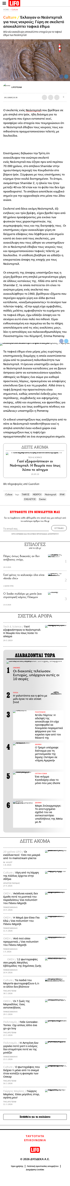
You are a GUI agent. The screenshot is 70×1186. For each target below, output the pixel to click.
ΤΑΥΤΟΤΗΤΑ (35, 1136)
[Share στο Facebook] (61, 341)
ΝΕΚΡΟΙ (37, 494)
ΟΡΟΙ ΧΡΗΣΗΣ (17, 534)
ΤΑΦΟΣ (25, 494)
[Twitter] (66, 76)
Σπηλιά (42, 499)
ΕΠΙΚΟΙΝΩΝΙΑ (35, 1140)
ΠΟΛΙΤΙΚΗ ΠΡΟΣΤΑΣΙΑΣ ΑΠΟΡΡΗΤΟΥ (43, 534)
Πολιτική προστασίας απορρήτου (43, 1166)
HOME (6, 10)
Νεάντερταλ (34, 110)
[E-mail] (56, 97)
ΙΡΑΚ (62, 494)
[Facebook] (61, 76)
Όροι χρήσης (17, 1166)
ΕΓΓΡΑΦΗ (59, 528)
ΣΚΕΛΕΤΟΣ (30, 499)
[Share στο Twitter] (66, 341)
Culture (15, 10)
